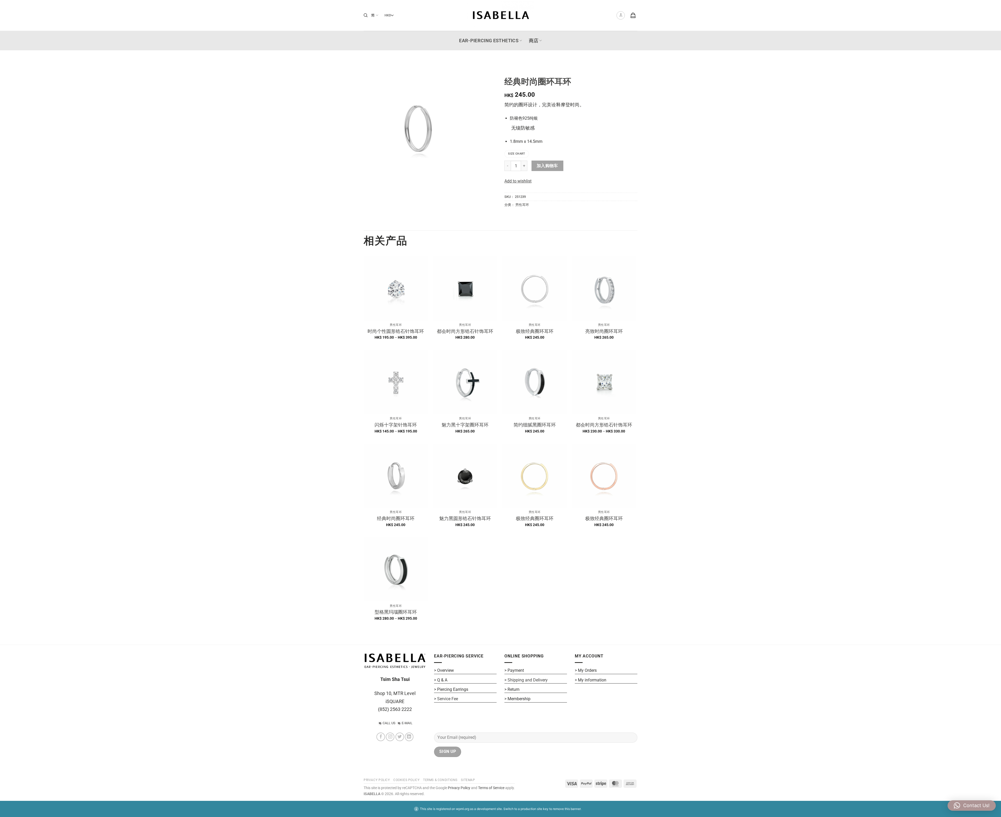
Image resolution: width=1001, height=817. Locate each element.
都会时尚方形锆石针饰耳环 (465, 331)
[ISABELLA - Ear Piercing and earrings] (500, 15)
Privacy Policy (458, 788)
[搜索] (366, 15)
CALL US (389, 723)
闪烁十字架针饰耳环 (396, 425)
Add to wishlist (518, 181)
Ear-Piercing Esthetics (488, 40)
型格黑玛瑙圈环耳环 (396, 612)
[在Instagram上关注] (390, 737)
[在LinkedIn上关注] (409, 737)
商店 (534, 40)
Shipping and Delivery (528, 680)
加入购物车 (547, 165)
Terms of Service (491, 788)
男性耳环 (522, 205)
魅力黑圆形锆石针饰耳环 (465, 518)
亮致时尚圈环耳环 (604, 331)
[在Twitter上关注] (399, 737)
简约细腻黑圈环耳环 (535, 425)
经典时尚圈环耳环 (395, 518)
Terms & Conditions (440, 780)
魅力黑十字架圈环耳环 (465, 425)
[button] (621, 15)
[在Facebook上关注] (380, 737)
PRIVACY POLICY (377, 780)
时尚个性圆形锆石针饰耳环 (396, 331)
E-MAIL (407, 723)
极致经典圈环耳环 (534, 331)
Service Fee (447, 698)
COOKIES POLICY (406, 780)
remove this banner (567, 809)
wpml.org (462, 809)
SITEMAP (468, 780)
